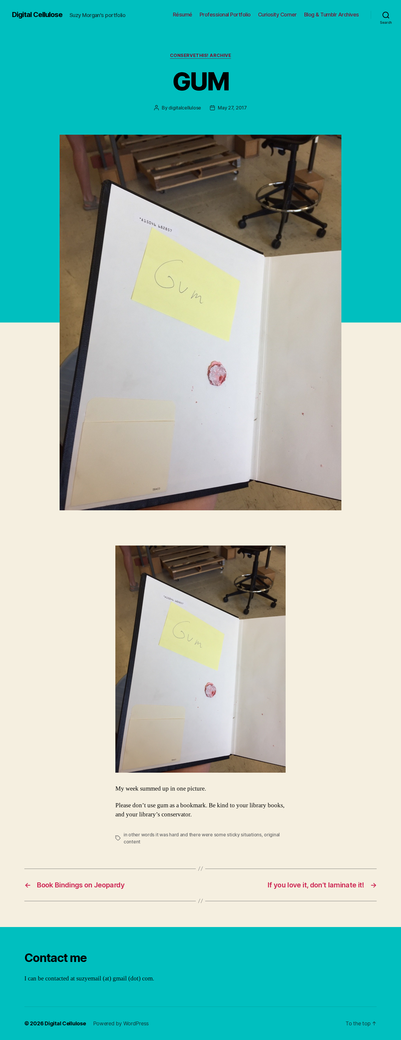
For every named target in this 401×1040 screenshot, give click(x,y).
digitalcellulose (185, 108)
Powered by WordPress (121, 1023)
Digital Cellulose (37, 14)
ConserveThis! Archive (200, 55)
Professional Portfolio (225, 14)
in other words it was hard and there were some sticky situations (193, 835)
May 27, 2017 (232, 108)
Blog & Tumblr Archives (331, 14)
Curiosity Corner (277, 14)
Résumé (182, 14)
